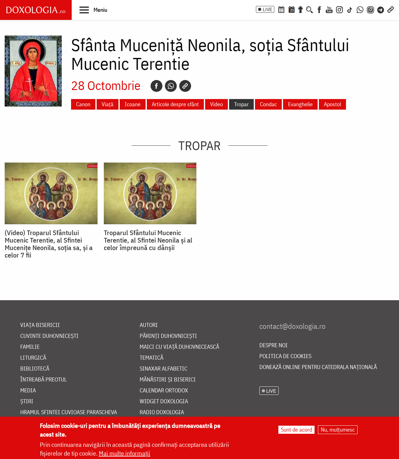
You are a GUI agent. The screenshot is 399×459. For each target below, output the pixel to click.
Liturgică (33, 358)
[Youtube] (329, 9)
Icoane (133, 104)
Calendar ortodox (164, 390)
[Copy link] (185, 86)
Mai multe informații (124, 453)
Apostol (332, 104)
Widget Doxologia (164, 401)
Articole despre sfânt (175, 104)
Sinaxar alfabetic (163, 369)
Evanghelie (300, 104)
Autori (149, 325)
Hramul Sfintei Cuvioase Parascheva (68, 412)
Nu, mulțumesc (338, 429)
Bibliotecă (34, 369)
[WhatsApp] (360, 9)
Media (28, 390)
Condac (268, 104)
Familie (30, 347)
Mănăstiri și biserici (168, 379)
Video (216, 104)
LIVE (267, 9)
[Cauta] (309, 9)
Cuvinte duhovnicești (49, 336)
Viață (107, 104)
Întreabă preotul (43, 379)
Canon (83, 104)
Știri (26, 401)
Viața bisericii (40, 325)
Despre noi (273, 345)
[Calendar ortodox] (281, 9)
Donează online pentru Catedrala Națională (318, 367)
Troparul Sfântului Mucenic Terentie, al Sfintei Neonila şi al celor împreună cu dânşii (148, 240)
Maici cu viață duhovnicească (179, 347)
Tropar (241, 104)
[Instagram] (339, 9)
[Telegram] (381, 9)
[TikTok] (349, 9)
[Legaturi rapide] (390, 9)
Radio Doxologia (162, 412)
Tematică (151, 358)
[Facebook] (319, 9)
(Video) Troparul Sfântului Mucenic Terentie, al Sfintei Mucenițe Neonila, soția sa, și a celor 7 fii (49, 244)
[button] (93, 10)
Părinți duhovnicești (168, 336)
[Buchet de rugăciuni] (300, 9)
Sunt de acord (296, 429)
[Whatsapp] (171, 86)
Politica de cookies (285, 356)
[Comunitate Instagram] (370, 9)
